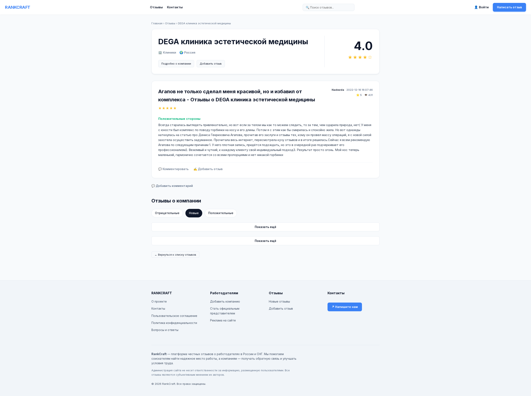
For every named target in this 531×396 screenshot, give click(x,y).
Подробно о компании (176, 63)
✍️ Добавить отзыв (208, 169)
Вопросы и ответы (164, 330)
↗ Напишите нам (345, 307)
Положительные (220, 213)
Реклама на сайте (223, 320)
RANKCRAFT (17, 7)
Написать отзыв (509, 7)
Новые (194, 213)
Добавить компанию (225, 301)
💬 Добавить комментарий (172, 186)
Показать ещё (265, 227)
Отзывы (156, 7)
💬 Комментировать (173, 169)
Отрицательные (167, 213)
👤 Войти (481, 7)
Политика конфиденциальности (174, 323)
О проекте (159, 301)
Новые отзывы (279, 301)
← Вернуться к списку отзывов (175, 254)
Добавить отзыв (211, 63)
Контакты (175, 7)
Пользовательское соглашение (174, 316)
